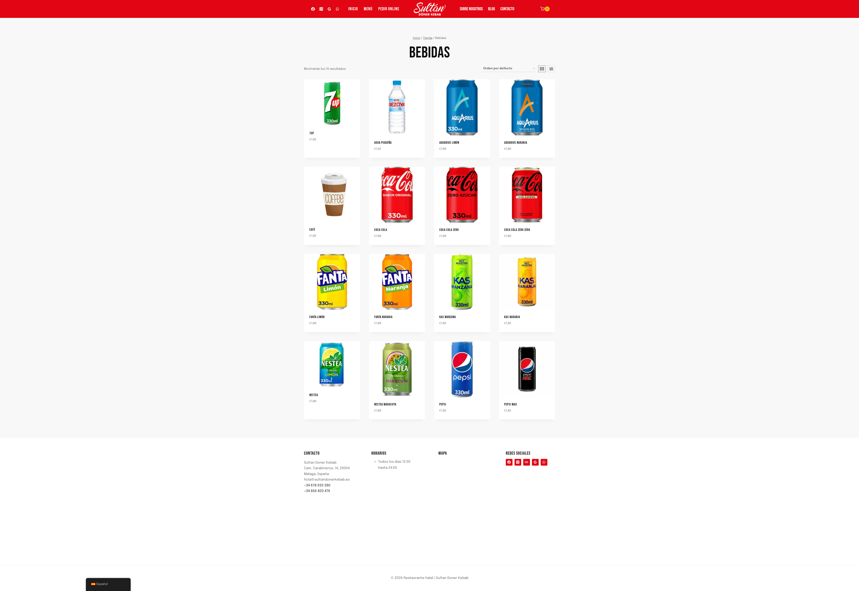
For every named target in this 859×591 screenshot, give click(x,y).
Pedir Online (388, 9)
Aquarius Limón (449, 143)
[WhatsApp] (337, 9)
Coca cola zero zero (517, 230)
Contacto (507, 9)
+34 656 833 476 (317, 491)
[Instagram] (321, 9)
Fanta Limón (317, 317)
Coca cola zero (449, 230)
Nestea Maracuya (385, 404)
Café (312, 230)
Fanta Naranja (383, 317)
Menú (368, 9)
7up (311, 133)
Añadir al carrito (318, 152)
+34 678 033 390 (317, 485)
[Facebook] (313, 9)
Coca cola (380, 230)
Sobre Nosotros (471, 9)
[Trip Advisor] (526, 462)
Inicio (353, 9)
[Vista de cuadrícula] (542, 68)
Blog (491, 9)
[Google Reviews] (329, 9)
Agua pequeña (383, 143)
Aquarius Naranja (515, 143)
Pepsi (442, 404)
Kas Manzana (447, 317)
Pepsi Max (510, 404)
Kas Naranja (512, 317)
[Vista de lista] (551, 68)
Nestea (313, 395)
